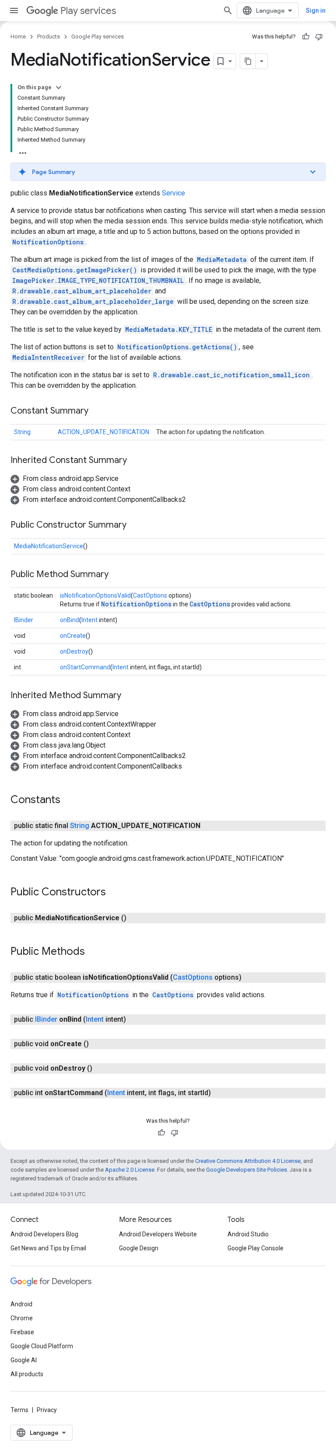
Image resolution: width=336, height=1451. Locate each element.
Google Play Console (256, 1248)
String (22, 431)
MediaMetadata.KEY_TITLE (168, 329)
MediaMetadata (222, 259)
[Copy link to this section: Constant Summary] (97, 411)
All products (26, 1374)
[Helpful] (305, 36)
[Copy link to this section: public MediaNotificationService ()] (135, 918)
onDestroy (74, 651)
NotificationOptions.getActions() (177, 347)
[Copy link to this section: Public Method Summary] (117, 575)
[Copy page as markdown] (248, 61)
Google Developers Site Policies (246, 1169)
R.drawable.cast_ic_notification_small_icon (231, 375)
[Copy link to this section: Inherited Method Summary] (130, 696)
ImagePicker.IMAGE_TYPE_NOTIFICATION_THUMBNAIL (98, 280)
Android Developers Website (158, 1234)
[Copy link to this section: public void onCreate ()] (97, 1044)
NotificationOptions (48, 242)
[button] (168, 172)
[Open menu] (14, 10)
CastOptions (150, 595)
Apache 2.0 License (129, 1169)
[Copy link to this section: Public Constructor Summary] (135, 525)
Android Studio (248, 1234)
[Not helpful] (319, 36)
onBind (69, 619)
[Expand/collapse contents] (58, 87)
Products (48, 36)
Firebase (22, 1332)
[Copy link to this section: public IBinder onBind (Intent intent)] (135, 1019)
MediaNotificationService (48, 546)
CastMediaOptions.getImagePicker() (74, 270)
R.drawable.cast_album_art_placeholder (81, 291)
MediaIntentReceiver (48, 357)
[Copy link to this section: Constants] (69, 800)
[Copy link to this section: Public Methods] (93, 952)
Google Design (138, 1248)
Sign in (316, 10)
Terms (19, 1409)
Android (21, 1304)
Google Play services (97, 36)
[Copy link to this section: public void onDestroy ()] (101, 1068)
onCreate (73, 635)
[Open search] (228, 10)
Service (173, 193)
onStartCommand (85, 667)
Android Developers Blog (44, 1234)
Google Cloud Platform (41, 1346)
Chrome (21, 1318)
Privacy (47, 1409)
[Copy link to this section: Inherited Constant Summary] (135, 461)
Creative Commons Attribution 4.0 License (248, 1161)
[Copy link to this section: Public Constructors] (114, 892)
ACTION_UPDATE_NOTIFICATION (103, 431)
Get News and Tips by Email (48, 1248)
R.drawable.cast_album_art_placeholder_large (93, 301)
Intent (89, 619)
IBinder (23, 619)
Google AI (23, 1360)
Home (18, 36)
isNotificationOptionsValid (95, 595)
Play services (88, 11)
